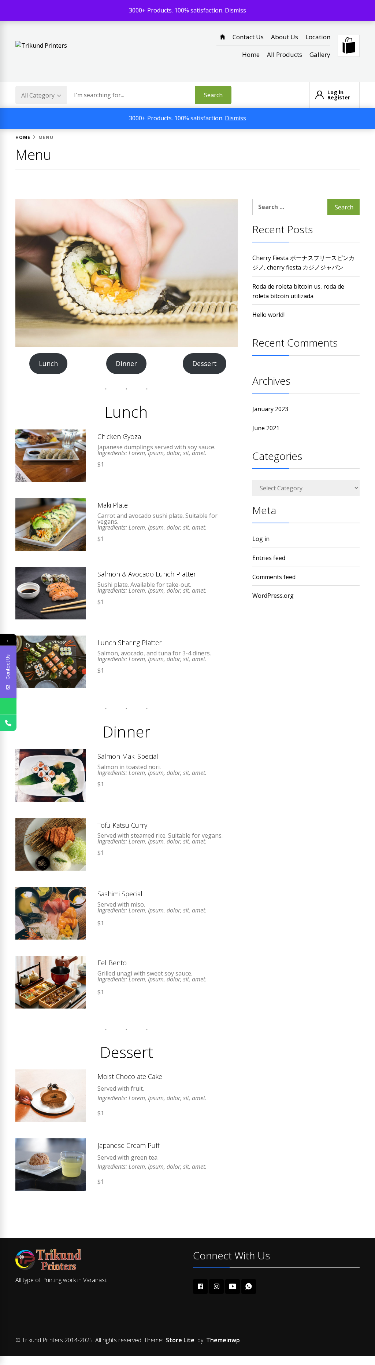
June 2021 (265, 428)
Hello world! (268, 315)
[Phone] (8, 723)
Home (251, 54)
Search (213, 95)
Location (317, 37)
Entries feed (268, 558)
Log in (335, 92)
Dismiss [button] (235, 10)
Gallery (319, 54)
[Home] (222, 37)
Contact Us (248, 37)
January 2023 (270, 409)
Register (338, 97)
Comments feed (274, 577)
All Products (284, 54)
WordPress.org (273, 596)
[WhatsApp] (8, 706)
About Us (284, 37)
